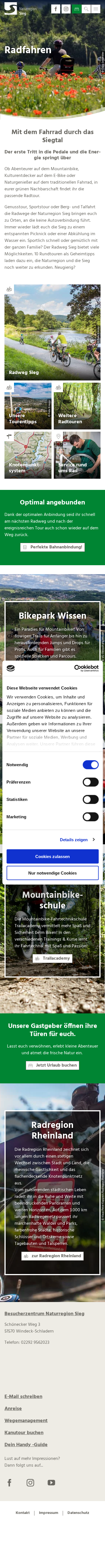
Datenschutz (78, 1513)
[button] (55, 8)
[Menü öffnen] (96, 8)
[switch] (91, 782)
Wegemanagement (26, 1421)
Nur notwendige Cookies (52, 873)
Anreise (13, 1409)
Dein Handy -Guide (26, 1445)
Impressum (48, 1513)
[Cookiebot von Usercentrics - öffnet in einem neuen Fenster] (75, 668)
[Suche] (86, 8)
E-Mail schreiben (23, 1397)
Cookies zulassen (52, 856)
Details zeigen (74, 839)
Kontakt (23, 1513)
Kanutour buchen (23, 1433)
